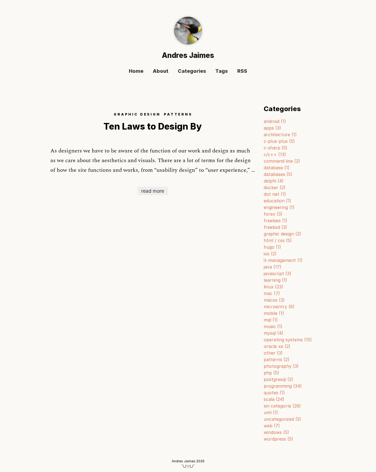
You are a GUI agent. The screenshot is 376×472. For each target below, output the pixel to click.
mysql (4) (273, 333)
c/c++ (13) (275, 154)
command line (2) (282, 161)
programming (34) (283, 386)
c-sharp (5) (275, 148)
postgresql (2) (278, 379)
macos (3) (274, 300)
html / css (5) (278, 240)
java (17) (272, 267)
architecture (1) (280, 134)
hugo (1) (272, 247)
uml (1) (271, 412)
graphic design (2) (282, 234)
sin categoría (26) (282, 406)
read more (152, 191)
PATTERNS (178, 114)
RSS (242, 71)
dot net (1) (275, 194)
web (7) (272, 425)
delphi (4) (274, 181)
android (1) (275, 121)
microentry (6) (279, 306)
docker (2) (274, 187)
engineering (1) (279, 207)
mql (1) (271, 320)
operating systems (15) (288, 339)
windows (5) (276, 432)
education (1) (277, 200)
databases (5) (278, 174)
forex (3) (273, 214)
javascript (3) (277, 273)
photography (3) (281, 366)
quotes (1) (274, 392)
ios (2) (270, 253)
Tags (221, 71)
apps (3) (272, 128)
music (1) (273, 326)
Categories (192, 71)
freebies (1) (275, 220)
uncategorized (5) (282, 419)
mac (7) (272, 293)
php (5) (271, 373)
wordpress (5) (278, 439)
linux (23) (273, 286)
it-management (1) (283, 260)
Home (136, 71)
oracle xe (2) (277, 346)
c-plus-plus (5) (279, 141)
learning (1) (275, 280)
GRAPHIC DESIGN (137, 114)
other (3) (273, 353)
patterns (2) (276, 359)
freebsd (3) (275, 227)
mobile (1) (274, 313)
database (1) (277, 167)
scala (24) (274, 399)
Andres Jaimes (188, 55)
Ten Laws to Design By (152, 126)
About (160, 71)
